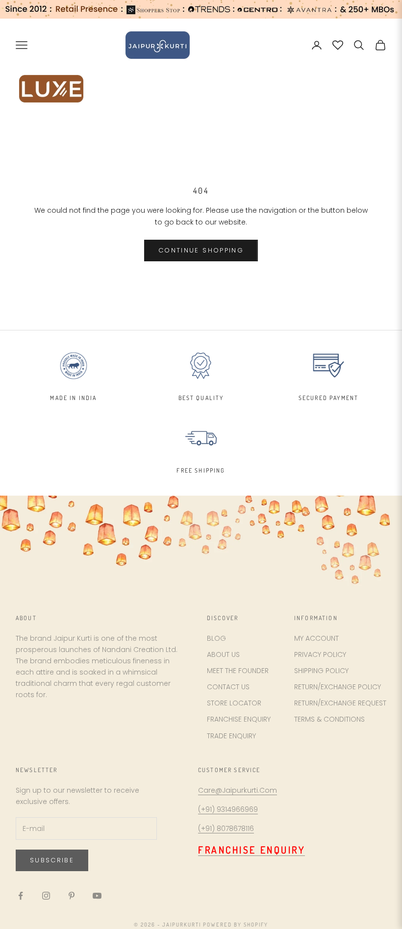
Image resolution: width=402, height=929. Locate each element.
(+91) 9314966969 (228, 809)
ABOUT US (223, 654)
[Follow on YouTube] (97, 896)
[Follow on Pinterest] (71, 896)
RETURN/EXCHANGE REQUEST (340, 703)
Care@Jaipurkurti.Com (237, 790)
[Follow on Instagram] (46, 896)
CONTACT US (228, 687)
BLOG (216, 638)
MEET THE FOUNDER (238, 671)
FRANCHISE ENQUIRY (239, 719)
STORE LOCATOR (234, 703)
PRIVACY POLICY (320, 654)
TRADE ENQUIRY (231, 736)
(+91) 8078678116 (226, 828)
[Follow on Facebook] (20, 896)
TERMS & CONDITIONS (329, 719)
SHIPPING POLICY (321, 671)
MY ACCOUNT (316, 638)
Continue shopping (201, 250)
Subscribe (52, 860)
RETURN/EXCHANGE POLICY (337, 687)
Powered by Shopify (235, 924)
